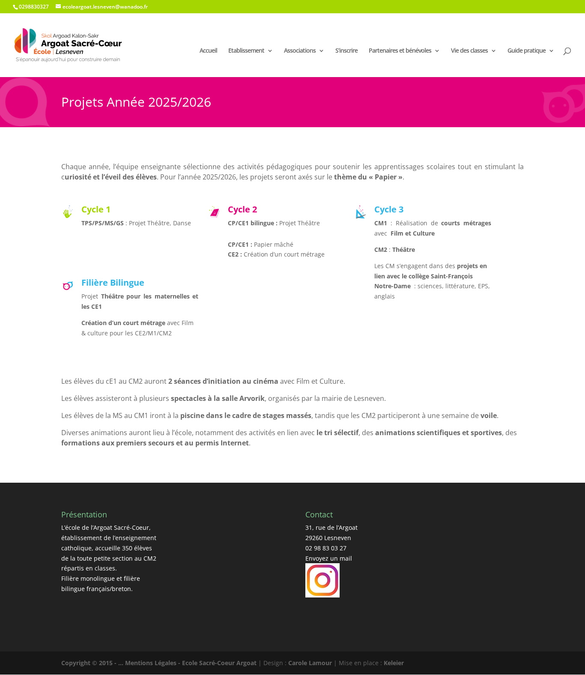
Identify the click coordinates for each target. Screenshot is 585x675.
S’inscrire (346, 51)
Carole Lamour (310, 663)
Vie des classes (469, 51)
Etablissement (246, 51)
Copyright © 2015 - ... (93, 663)
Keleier (394, 663)
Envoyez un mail (328, 558)
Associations (300, 51)
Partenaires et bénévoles (400, 51)
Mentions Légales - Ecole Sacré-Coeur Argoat (191, 663)
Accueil (208, 51)
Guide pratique (526, 51)
